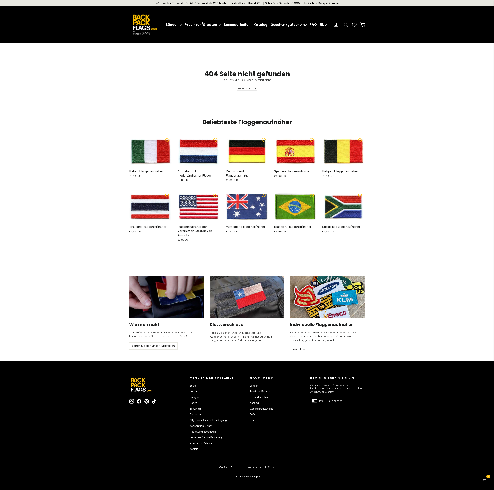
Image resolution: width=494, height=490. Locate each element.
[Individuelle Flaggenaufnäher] (327, 297)
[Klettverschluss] (247, 297)
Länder (172, 24)
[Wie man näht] (166, 297)
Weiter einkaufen (247, 88)
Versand (194, 391)
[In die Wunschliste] (167, 140)
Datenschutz (197, 414)
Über (324, 24)
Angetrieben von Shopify (247, 476)
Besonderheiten (237, 24)
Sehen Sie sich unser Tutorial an (153, 346)
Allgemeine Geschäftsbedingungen (209, 420)
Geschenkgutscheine (289, 24)
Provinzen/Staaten (201, 24)
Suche (193, 386)
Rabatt (193, 403)
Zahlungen (196, 409)
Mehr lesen (300, 349)
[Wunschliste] (354, 25)
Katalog (260, 24)
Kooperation (201, 426)
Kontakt (194, 449)
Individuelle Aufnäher (202, 443)
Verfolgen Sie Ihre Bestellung (206, 437)
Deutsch (223, 467)
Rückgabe (195, 397)
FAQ (313, 24)
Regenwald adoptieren (203, 432)
